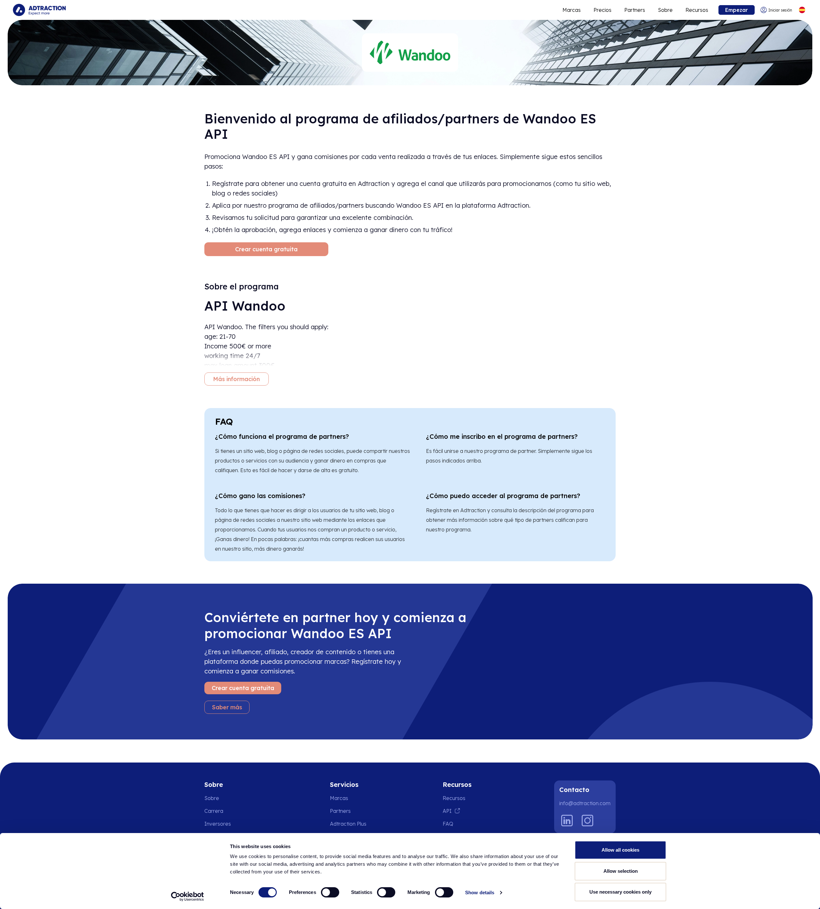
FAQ (448, 824)
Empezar (736, 10)
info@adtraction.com (585, 803)
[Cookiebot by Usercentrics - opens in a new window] (188, 896)
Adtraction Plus (348, 824)
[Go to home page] (39, 10)
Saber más (227, 707)
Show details (479, 892)
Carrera (213, 811)
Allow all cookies (620, 850)
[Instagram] (587, 820)
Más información (236, 379)
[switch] (330, 892)
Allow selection (620, 871)
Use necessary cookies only (620, 892)
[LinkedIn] (567, 820)
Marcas (571, 10)
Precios (602, 10)
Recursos (696, 10)
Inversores (217, 824)
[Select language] (802, 10)
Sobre (665, 10)
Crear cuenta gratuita (266, 249)
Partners (634, 10)
